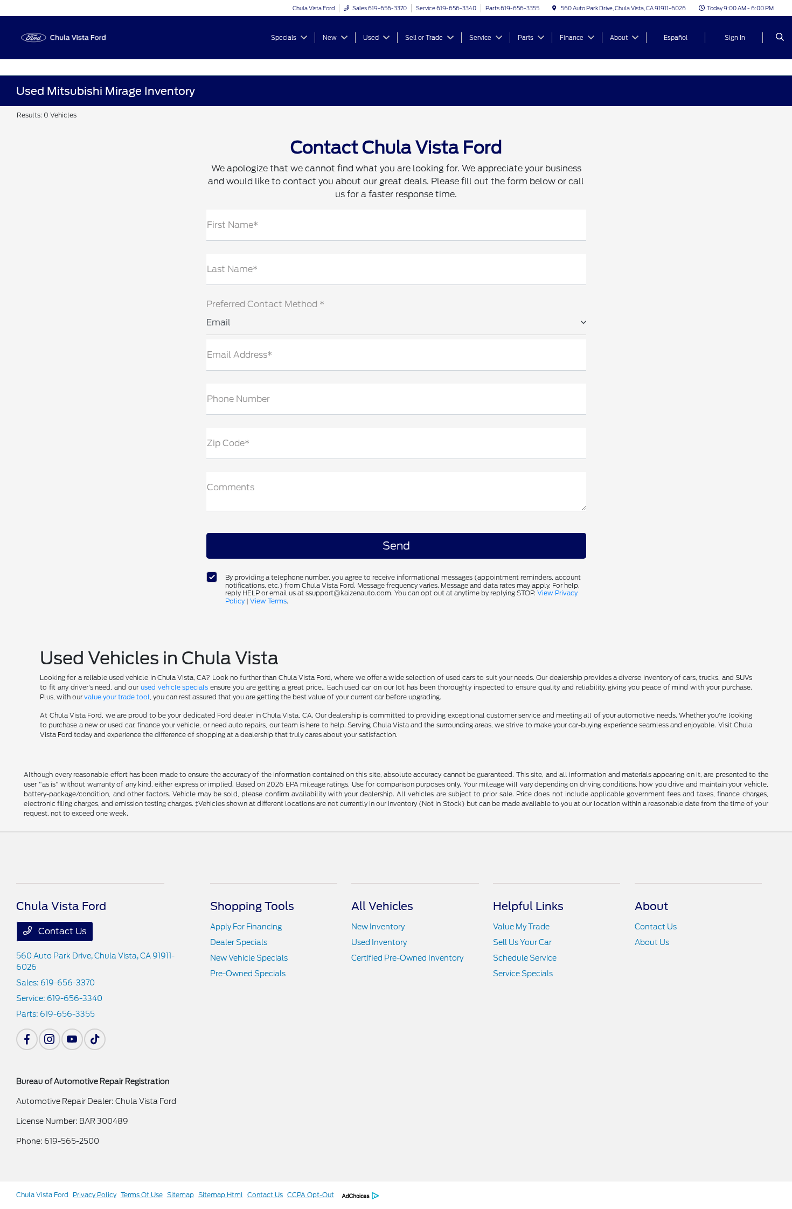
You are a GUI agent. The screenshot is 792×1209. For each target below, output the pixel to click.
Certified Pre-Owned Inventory (407, 958)
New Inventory (378, 926)
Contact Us (61, 931)
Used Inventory (379, 942)
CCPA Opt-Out (310, 1195)
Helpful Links (528, 906)
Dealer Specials (238, 942)
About (651, 906)
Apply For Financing (246, 926)
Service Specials (523, 973)
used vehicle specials (175, 687)
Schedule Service (525, 958)
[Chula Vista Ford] (65, 37)
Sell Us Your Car (522, 942)
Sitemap (180, 1195)
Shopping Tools (252, 906)
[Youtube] (72, 1039)
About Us (652, 942)
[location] (554, 8)
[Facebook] (27, 1039)
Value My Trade (521, 926)
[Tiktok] (95, 1039)
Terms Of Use (142, 1195)
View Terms (268, 601)
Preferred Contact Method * (265, 304)
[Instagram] (49, 1039)
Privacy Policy (94, 1195)
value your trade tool (117, 697)
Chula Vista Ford (42, 1195)
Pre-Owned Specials (248, 973)
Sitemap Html (220, 1195)
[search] (780, 37)
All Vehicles (382, 906)
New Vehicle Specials (249, 958)
